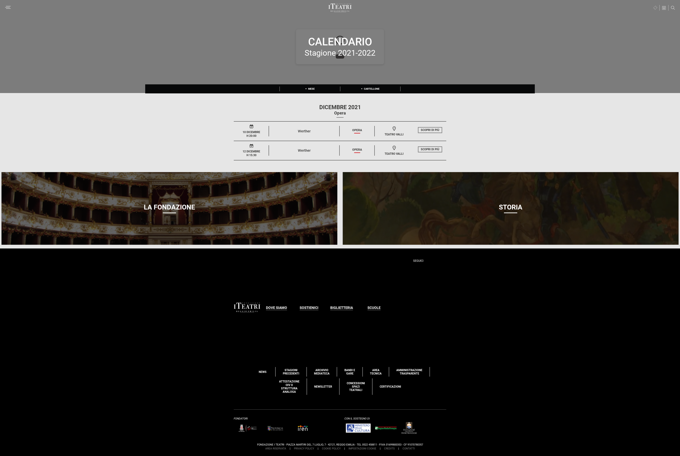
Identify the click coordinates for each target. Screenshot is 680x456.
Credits (389, 448)
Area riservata (275, 448)
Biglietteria (341, 308)
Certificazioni (390, 386)
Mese (311, 88)
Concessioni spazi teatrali (356, 387)
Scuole (374, 308)
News (263, 372)
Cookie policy (331, 448)
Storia (510, 207)
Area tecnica (376, 371)
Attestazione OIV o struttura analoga (289, 386)
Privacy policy (304, 448)
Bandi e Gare (349, 371)
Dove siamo (276, 308)
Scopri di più (430, 130)
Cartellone (371, 88)
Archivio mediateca (322, 371)
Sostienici (309, 308)
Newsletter (323, 386)
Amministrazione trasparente (409, 371)
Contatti (409, 448)
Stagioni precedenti (291, 371)
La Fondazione (169, 207)
